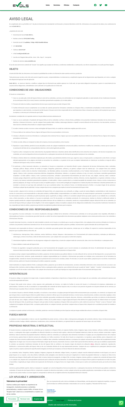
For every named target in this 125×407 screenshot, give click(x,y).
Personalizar (12, 399)
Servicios (57, 5)
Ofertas (66, 5)
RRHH (92, 344)
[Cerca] (45, 379)
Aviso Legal (60, 400)
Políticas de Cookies (74, 400)
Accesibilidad (48, 400)
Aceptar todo (38, 399)
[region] (25, 390)
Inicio (48, 5)
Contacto (76, 5)
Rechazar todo (25, 399)
